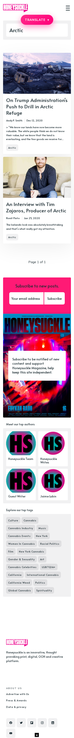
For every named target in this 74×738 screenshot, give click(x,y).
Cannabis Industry (20, 528)
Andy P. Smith (14, 120)
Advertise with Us (17, 694)
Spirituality (44, 590)
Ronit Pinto (13, 218)
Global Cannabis (19, 590)
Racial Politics (49, 543)
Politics (40, 582)
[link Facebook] (10, 722)
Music (42, 528)
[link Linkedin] (52, 722)
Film (11, 551)
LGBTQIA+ (49, 567)
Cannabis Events (19, 536)
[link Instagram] (42, 722)
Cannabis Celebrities (22, 567)
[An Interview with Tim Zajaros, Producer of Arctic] (37, 200)
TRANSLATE (37, 20)
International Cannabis (43, 574)
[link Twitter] (21, 722)
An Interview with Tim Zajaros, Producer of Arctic (36, 207)
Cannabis (30, 520)
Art (42, 559)
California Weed (19, 582)
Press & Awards (16, 700)
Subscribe (54, 298)
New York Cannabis (31, 551)
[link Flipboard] (31, 722)
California (15, 574)
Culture (13, 520)
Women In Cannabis (21, 543)
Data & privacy (16, 707)
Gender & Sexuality (21, 559)
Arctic (12, 147)
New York (42, 536)
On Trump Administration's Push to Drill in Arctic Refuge (37, 106)
